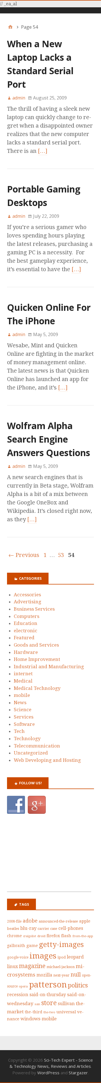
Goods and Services (36, 645)
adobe (30, 921)
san (37, 1004)
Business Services (34, 609)
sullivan (66, 1003)
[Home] (10, 27)
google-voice (17, 957)
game (32, 945)
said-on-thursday (47, 994)
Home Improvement (37, 659)
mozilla (44, 975)
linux (12, 966)
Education (25, 623)
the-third (33, 1012)
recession (17, 994)
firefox (53, 935)
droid (41, 936)
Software (24, 724)
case (53, 928)
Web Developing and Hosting (47, 760)
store (49, 1003)
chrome (14, 936)
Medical (23, 681)
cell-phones (70, 928)
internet (23, 673)
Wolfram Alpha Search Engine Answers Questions (48, 439)
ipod (62, 957)
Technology (27, 738)
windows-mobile (38, 1018)
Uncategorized (31, 753)
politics (78, 985)
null (76, 974)
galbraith (16, 945)
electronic (25, 630)
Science (22, 709)
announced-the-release (58, 921)
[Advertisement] (49, 856)
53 (61, 555)
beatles (13, 928)
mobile (22, 695)
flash (66, 935)
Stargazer (78, 1072)
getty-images (61, 944)
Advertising (27, 601)
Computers (26, 616)
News (20, 702)
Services (23, 717)
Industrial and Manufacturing (49, 666)
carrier (43, 929)
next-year (61, 975)
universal (66, 1011)
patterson (48, 984)
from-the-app (82, 936)
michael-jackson (61, 967)
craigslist (29, 936)
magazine (32, 966)
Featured (24, 637)
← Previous (23, 555)
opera (23, 986)
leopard (75, 957)
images (42, 955)
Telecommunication (37, 746)
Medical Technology (37, 688)
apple (84, 921)
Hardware (26, 652)
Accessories (27, 594)
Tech (19, 731)
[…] (42, 151)
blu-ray (28, 928)
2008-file (14, 921)
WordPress (48, 1072)
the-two (49, 1012)
